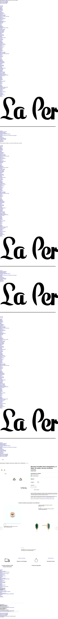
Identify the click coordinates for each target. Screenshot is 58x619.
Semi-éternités (2, 13)
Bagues (1, 78)
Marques (1, 96)
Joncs (1, 51)
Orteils (1, 11)
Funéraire (1, 69)
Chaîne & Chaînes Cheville (4, 586)
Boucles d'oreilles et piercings (4, 16)
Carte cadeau (2, 137)
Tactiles (1, 67)
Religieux (1, 42)
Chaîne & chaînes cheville (4, 87)
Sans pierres (2, 32)
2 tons (1, 24)
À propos (1, 276)
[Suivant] (57, 460)
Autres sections (2, 43)
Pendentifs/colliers (3, 37)
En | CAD (1, 6)
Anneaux (1, 54)
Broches (1, 45)
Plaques (1, 41)
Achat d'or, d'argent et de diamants (5, 273)
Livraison (1, 134)
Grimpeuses (2, 160)
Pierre (1, 592)
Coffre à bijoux (2, 75)
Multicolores (2, 61)
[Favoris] (31, 490)
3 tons (1, 25)
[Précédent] (54, 460)
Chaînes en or (2, 88)
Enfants (1, 217)
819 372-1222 (12, 610)
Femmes (1, 7)
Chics (1, 64)
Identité (1, 85)
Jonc (0, 80)
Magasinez (2, 463)
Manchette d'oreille (3, 21)
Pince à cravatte (2, 72)
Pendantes (1, 22)
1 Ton (1, 57)
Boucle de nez (2, 157)
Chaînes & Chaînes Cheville (4, 573)
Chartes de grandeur (3, 138)
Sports (1, 36)
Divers (1, 46)
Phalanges (1, 12)
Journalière (1, 90)
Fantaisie (1, 79)
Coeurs (1, 38)
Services (1, 270)
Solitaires (1, 153)
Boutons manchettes (3, 74)
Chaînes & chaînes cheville (4, 27)
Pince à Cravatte (2, 582)
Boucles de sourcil (3, 44)
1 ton (0, 84)
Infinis (1, 40)
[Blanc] (38, 482)
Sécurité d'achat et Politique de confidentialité (7, 593)
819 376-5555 (12, 607)
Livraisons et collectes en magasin (5, 591)
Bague (1, 147)
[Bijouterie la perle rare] (12, 603)
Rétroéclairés (2, 35)
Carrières (1, 279)
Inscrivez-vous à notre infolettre (4, 611)
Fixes (1, 20)
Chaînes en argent (3, 227)
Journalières (2, 34)
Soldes (1, 48)
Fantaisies (1, 10)
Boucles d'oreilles (2, 220)
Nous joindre (2, 140)
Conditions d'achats (3, 139)
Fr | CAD (1, 5)
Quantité (32, 485)
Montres (1, 63)
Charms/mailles (2, 169)
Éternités (1, 9)
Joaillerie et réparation (3, 131)
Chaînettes (1, 19)
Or (0, 595)
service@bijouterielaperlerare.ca (5, 607)
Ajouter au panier (36, 489)
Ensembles (1, 47)
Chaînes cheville (2, 29)
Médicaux (1, 26)
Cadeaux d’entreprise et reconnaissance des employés (8, 135)
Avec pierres (2, 30)
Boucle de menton (2, 14)
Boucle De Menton (3, 571)
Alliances (1, 8)
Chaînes (1, 28)
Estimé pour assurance (3, 133)
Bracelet (1, 23)
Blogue (1, 136)
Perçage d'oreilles (2, 132)
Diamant (1, 594)
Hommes (1, 188)
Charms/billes (2, 31)
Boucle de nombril (2, 18)
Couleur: (32, 482)
